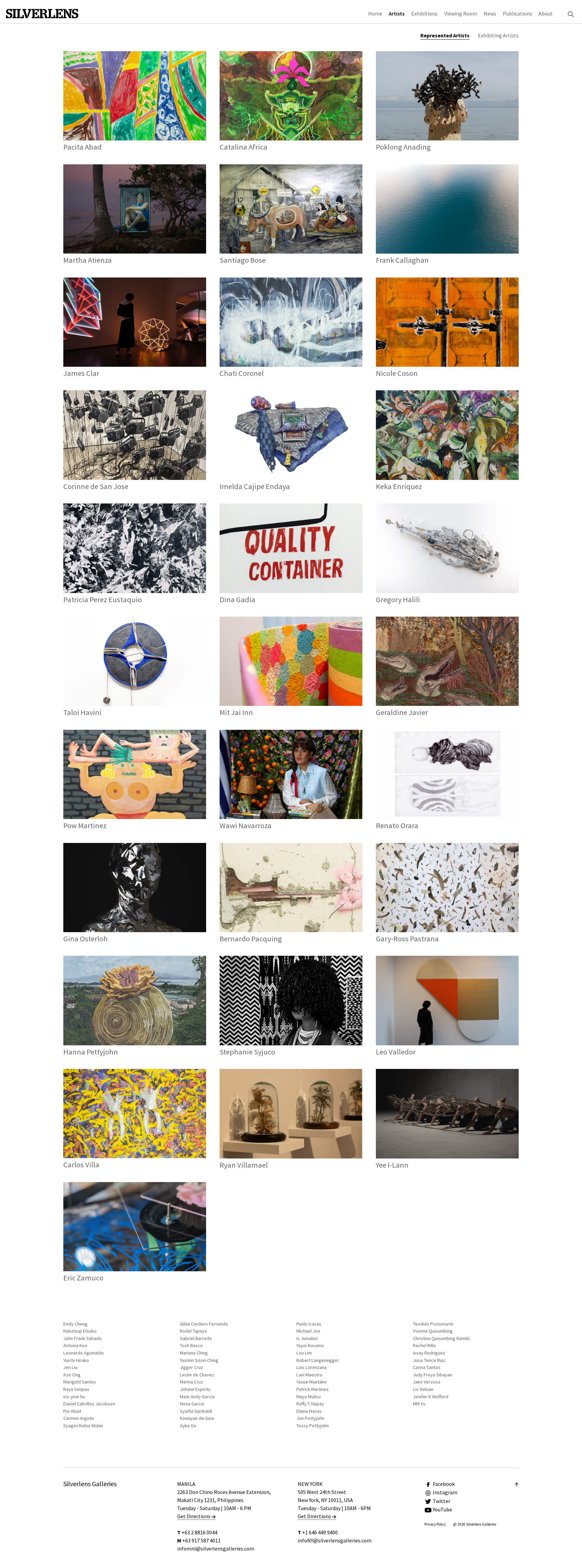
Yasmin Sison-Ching (199, 1360)
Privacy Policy (435, 1524)
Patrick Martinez (312, 1389)
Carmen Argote (78, 1418)
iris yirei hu (74, 1397)
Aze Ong (71, 1375)
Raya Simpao (76, 1389)
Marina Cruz (191, 1382)
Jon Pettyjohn (310, 1418)
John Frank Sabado (82, 1338)
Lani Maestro (309, 1375)
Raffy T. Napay (310, 1404)
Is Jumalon (307, 1338)
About (546, 13)
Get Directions (194, 1516)
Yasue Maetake (311, 1382)
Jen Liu (70, 1367)
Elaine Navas (309, 1411)
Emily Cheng (75, 1324)
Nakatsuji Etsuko (80, 1331)
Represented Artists (445, 35)
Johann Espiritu (195, 1389)
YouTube (442, 1509)
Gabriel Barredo (196, 1338)
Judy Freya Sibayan (432, 1375)
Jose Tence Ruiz (429, 1360)
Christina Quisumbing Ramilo (441, 1338)
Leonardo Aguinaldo (83, 1353)
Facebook (444, 1483)
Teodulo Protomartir (433, 1324)
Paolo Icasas (308, 1324)
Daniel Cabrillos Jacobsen (89, 1404)
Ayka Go (188, 1426)
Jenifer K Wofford (430, 1397)
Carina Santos (427, 1367)
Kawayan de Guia (197, 1418)
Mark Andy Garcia (197, 1397)
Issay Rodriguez (429, 1353)
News (490, 13)
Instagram (445, 1492)
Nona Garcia (192, 1404)
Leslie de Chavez (197, 1375)
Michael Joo (308, 1331)
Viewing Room (460, 13)
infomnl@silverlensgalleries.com (215, 1548)
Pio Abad (72, 1411)
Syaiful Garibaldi (196, 1411)
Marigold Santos (79, 1382)
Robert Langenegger (317, 1360)
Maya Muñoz (308, 1397)
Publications (517, 13)
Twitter (441, 1501)
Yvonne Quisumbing (433, 1331)
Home (375, 13)
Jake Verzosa (426, 1382)
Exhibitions (424, 13)
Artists (397, 13)
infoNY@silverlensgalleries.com (334, 1540)
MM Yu (419, 1404)
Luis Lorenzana (311, 1367)
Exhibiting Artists (498, 35)
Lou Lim (304, 1353)
